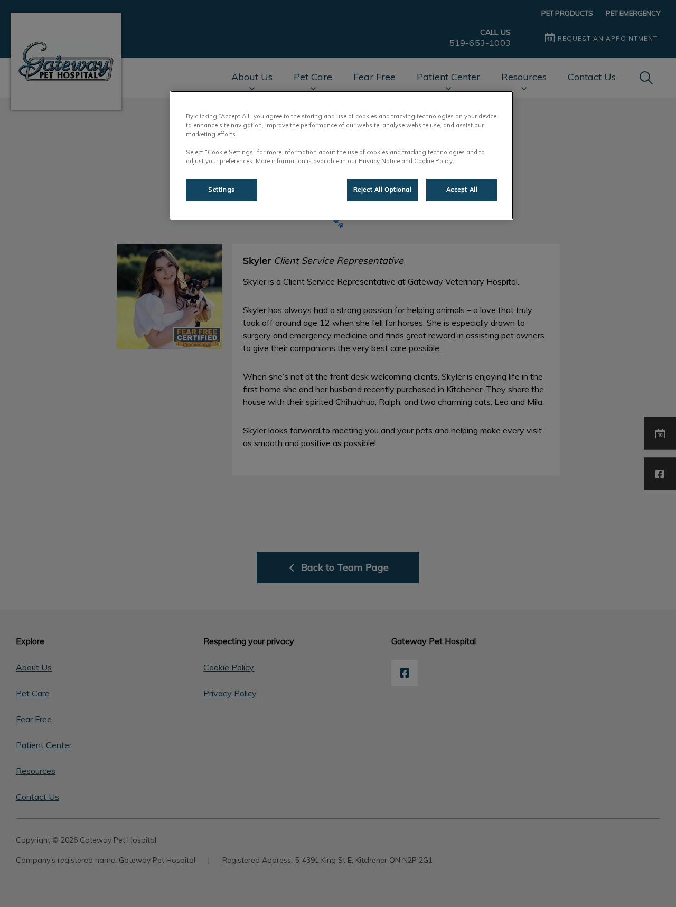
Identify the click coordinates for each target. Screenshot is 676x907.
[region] (341, 155)
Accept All (462, 189)
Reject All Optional (382, 189)
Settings (221, 189)
